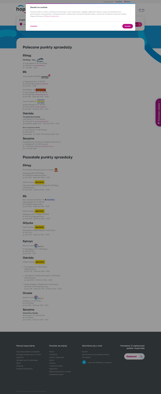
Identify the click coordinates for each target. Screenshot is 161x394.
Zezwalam (128, 26)
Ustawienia (33, 26)
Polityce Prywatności (51, 16)
